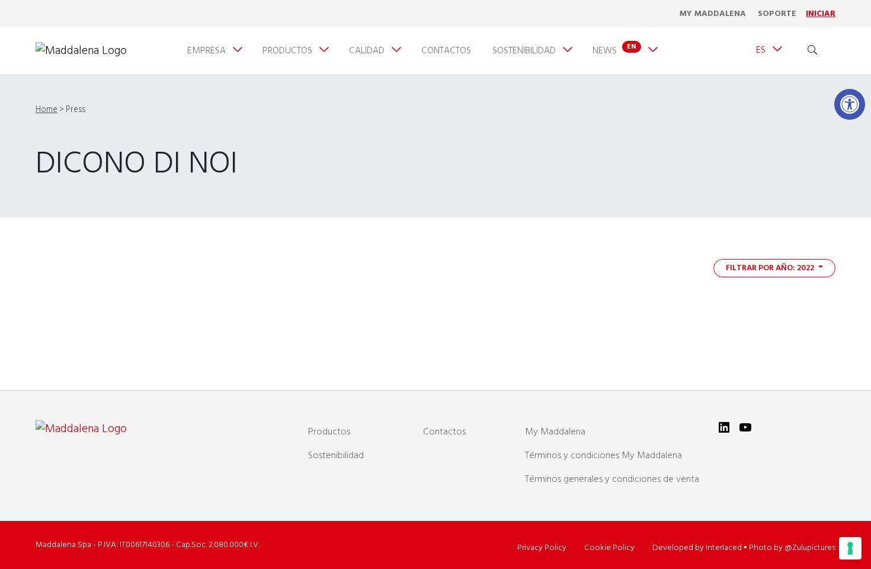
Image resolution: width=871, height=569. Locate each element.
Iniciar (820, 14)
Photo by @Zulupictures (792, 548)
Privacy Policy (541, 548)
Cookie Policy (609, 548)
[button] (849, 104)
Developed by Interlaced (697, 548)
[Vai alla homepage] (81, 51)
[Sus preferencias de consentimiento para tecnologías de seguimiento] (850, 548)
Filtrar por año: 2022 (771, 268)
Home (46, 110)
